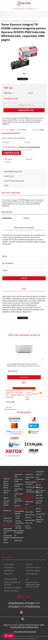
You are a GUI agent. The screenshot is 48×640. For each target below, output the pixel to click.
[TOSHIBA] (34, 419)
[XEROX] (14, 451)
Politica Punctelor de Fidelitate (12, 583)
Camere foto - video (30, 478)
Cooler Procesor (28, 527)
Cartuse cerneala (18, 527)
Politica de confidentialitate (29, 147)
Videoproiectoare (30, 487)
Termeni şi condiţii (33, 570)
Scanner (17, 506)
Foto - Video (28, 472)
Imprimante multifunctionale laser (8, 531)
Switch (38, 508)
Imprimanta (17, 472)
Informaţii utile (32, 574)
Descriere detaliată (13, 171)
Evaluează (29, 159)
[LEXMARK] (34, 444)
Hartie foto (18, 540)
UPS (26, 504)
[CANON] (14, 438)
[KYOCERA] (14, 419)
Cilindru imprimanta (19, 522)
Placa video (29, 512)
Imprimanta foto (18, 490)
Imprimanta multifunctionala (7, 525)
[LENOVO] (14, 425)
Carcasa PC (40, 472)
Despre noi (8, 574)
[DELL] (14, 432)
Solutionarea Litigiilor (12, 587)
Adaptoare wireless (39, 521)
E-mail (4, 270)
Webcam (39, 495)
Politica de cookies (11, 591)
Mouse (38, 485)
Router (38, 511)
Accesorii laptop (6, 491)
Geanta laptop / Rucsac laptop (6, 484)
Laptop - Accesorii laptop (5, 474)
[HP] (34, 425)
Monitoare (7, 510)
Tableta (5, 495)
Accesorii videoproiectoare (30, 491)
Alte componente (40, 478)
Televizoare (29, 474)
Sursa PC (39, 474)
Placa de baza (30, 515)
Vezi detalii (24, 377)
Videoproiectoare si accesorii (30, 483)
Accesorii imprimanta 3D (18, 501)
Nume (4, 256)
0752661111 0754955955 (24, 606)
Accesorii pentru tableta (6, 503)
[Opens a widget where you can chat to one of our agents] (8, 636)
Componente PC (29, 508)
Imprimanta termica (18, 485)
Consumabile (15, 21)
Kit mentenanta (18, 536)
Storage (38, 517)
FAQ (27, 579)
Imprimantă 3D (18, 495)
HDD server (29, 501)
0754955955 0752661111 (25, 8)
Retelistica (39, 506)
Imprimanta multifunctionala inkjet (8, 537)
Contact (29, 564)
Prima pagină (5, 21)
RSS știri (9, 407)
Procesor (28, 517)
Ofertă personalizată (14, 181)
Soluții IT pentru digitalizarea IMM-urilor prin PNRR (33, 584)
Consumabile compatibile (30, 21)
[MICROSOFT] (34, 432)
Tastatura (39, 488)
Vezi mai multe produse (12, 456)
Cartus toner (17, 517)
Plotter (5, 542)
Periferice (38, 482)
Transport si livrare (33, 567)
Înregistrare (8, 567)
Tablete (6, 498)
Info (6, 185)
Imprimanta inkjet (18, 480)
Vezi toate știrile (10, 409)
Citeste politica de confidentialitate (24, 627)
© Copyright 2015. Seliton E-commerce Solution (24, 638)
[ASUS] (34, 451)
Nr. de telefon (7, 263)
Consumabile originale (19, 512)
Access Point (40, 514)
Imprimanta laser (18, 475)
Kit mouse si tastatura (40, 491)
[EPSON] (14, 445)
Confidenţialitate (10, 579)
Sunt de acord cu (22, 147)
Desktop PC (7, 518)
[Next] (42, 360)
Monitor (5, 508)
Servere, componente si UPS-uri (29, 496)
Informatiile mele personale (25, 632)
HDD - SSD (28, 523)
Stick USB (39, 498)
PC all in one (7, 521)
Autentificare (9, 570)
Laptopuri (6, 479)
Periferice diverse (39, 502)
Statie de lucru (5, 514)
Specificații (9, 176)
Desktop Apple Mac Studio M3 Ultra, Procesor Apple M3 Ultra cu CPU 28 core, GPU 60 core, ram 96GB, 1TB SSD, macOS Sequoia (23, 365)
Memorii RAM (30, 520)
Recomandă (8, 159)
